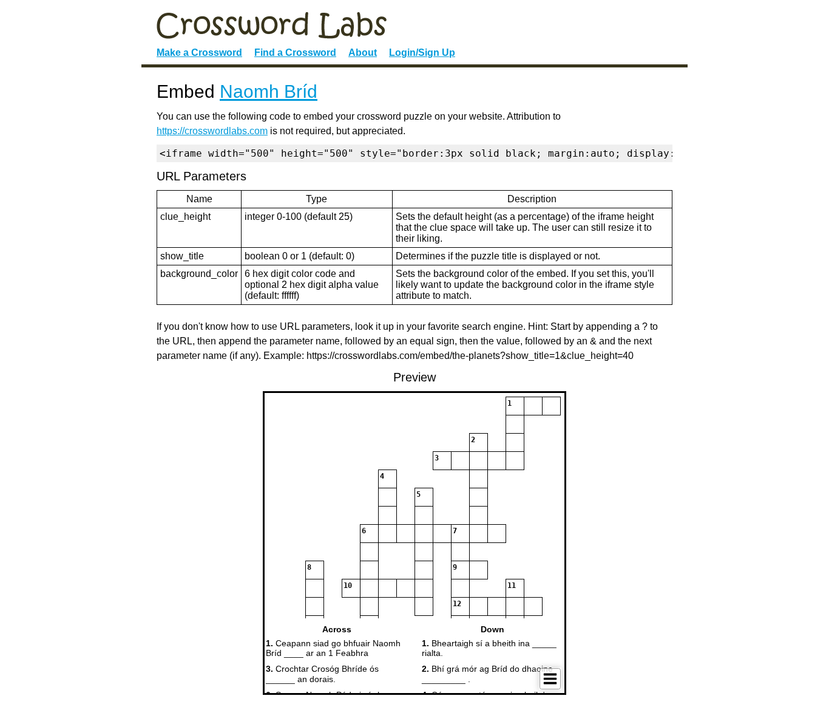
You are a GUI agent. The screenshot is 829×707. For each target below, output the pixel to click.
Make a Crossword (199, 52)
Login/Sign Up (422, 52)
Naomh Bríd (268, 91)
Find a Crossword (295, 52)
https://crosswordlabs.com (212, 131)
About (362, 52)
